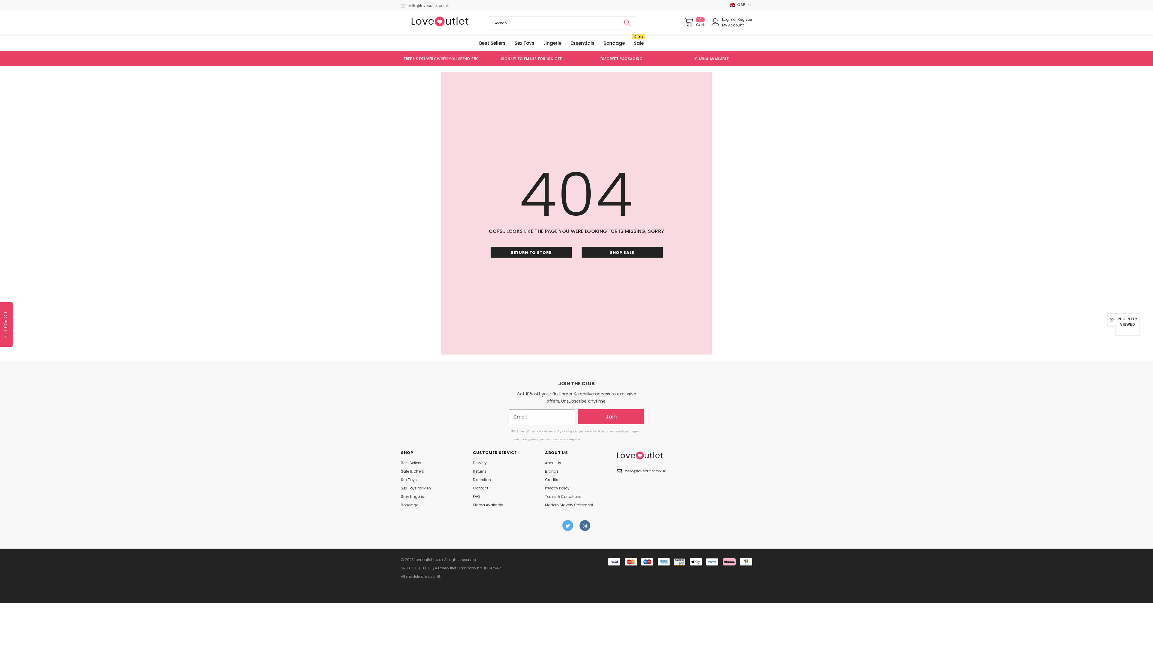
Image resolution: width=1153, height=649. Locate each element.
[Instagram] (585, 525)
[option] (441, 58)
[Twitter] (567, 525)
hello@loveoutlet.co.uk (428, 5)
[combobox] (553, 23)
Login (727, 19)
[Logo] (440, 21)
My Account (733, 25)
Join (611, 416)
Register (744, 19)
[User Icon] (715, 22)
